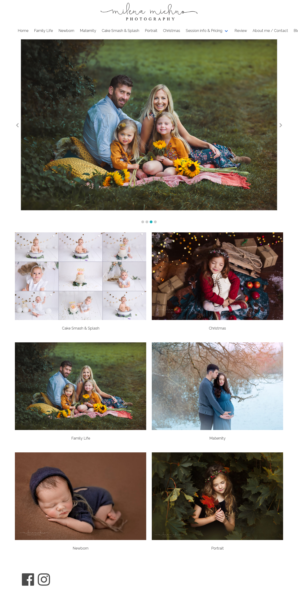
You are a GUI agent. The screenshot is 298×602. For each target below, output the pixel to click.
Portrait (151, 30)
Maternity (88, 30)
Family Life (43, 30)
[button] (142, 221)
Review (240, 30)
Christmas (171, 30)
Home (23, 30)
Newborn (66, 30)
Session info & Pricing (204, 30)
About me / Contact (270, 30)
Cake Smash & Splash (120, 30)
